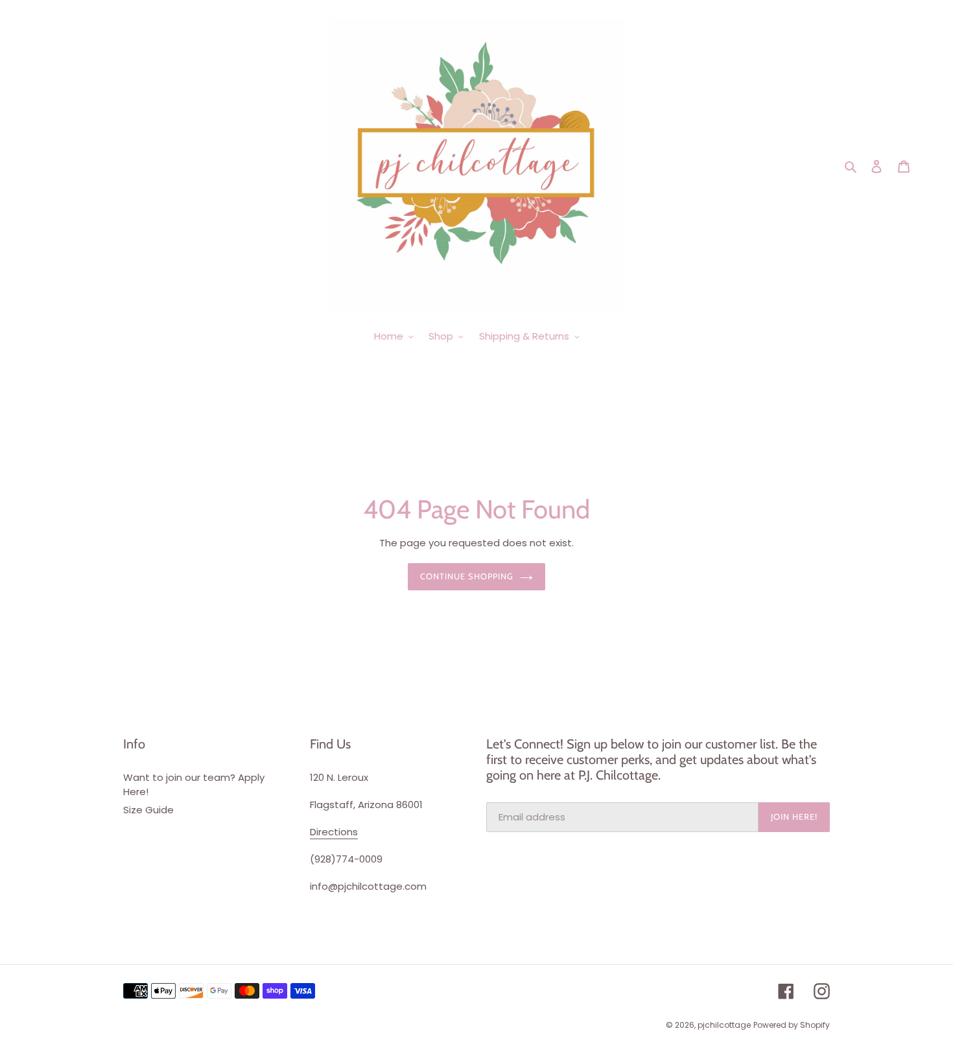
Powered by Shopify (791, 1024)
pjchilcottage (724, 1024)
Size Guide (148, 810)
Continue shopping (467, 576)
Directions (334, 832)
